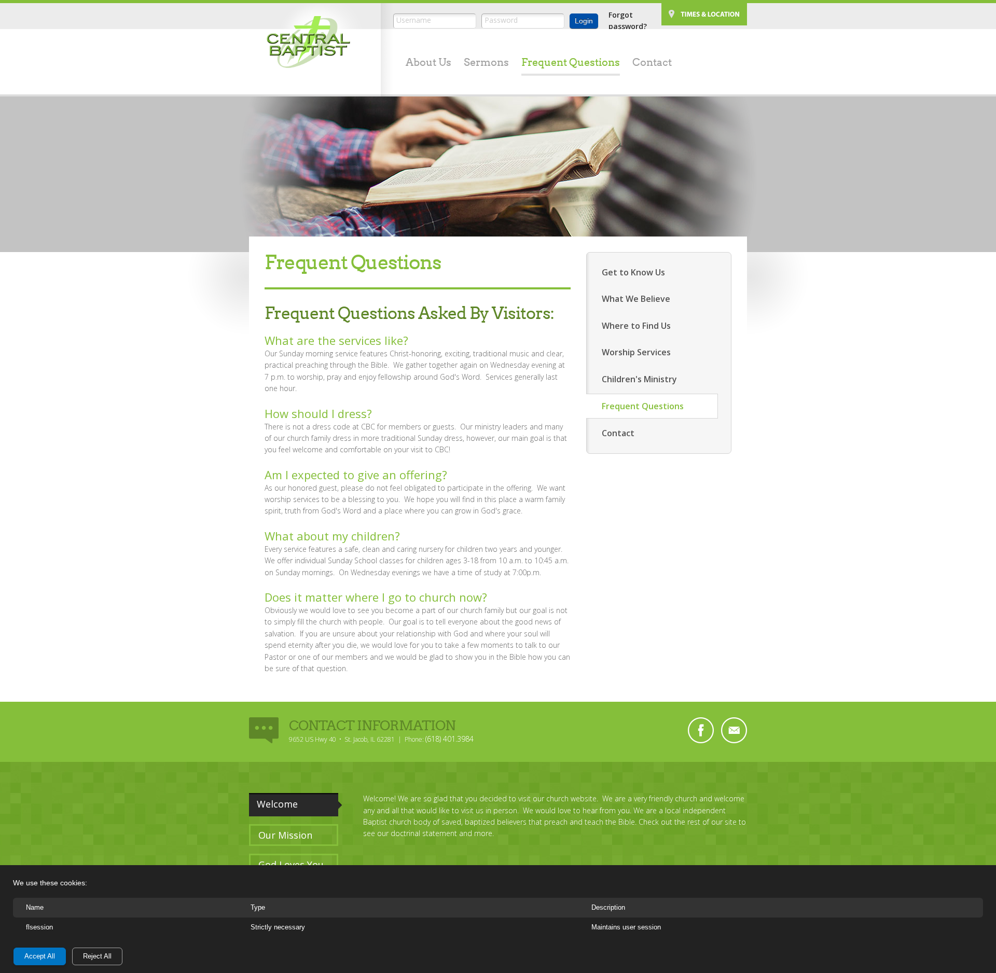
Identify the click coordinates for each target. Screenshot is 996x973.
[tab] (295, 804)
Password (501, 20)
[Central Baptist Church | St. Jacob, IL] (308, 42)
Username (413, 20)
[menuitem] (422, 63)
